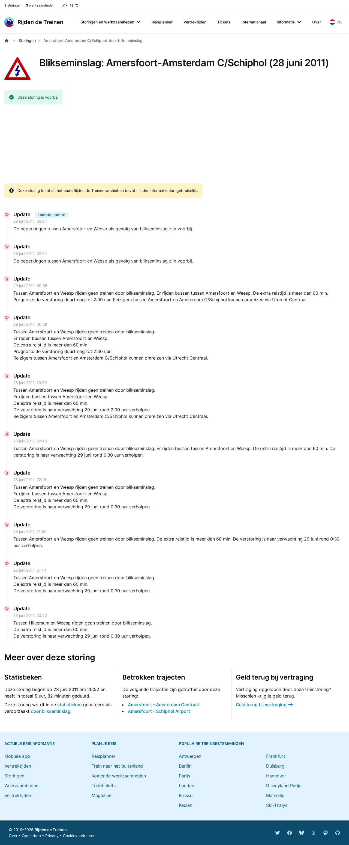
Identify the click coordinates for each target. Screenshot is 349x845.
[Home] (7, 40)
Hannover (276, 775)
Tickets (224, 22)
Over (316, 22)
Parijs (184, 775)
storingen (13, 5)
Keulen (185, 805)
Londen (186, 785)
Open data (31, 835)
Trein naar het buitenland (117, 766)
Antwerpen (190, 756)
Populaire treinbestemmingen (211, 743)
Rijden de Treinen (51, 829)
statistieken (69, 704)
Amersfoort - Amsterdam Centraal (163, 704)
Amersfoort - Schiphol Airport (159, 711)
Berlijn (185, 766)
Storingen (27, 40)
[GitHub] (337, 832)
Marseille (275, 795)
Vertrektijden (194, 22)
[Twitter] (277, 832)
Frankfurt (275, 756)
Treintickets (104, 785)
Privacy (52, 835)
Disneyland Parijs (283, 785)
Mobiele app (17, 756)
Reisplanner (162, 22)
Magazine (102, 795)
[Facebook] (289, 832)
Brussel (186, 795)
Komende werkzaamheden (119, 775)
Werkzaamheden (21, 785)
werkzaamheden (40, 5)
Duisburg (275, 766)
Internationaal (254, 22)
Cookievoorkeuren (79, 835)
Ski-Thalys (276, 805)
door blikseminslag (50, 711)
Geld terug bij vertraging (261, 704)
